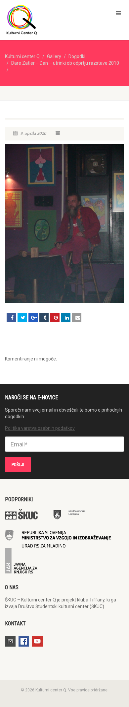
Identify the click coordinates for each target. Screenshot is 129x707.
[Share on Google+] (33, 317)
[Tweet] (22, 317)
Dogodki (76, 56)
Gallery (54, 56)
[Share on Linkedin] (65, 317)
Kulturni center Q (22, 56)
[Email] (76, 317)
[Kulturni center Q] (43, 19)
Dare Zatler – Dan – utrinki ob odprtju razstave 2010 (65, 63)
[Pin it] (55, 317)
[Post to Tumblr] (44, 317)
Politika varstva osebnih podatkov (40, 428)
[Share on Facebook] (11, 317)
